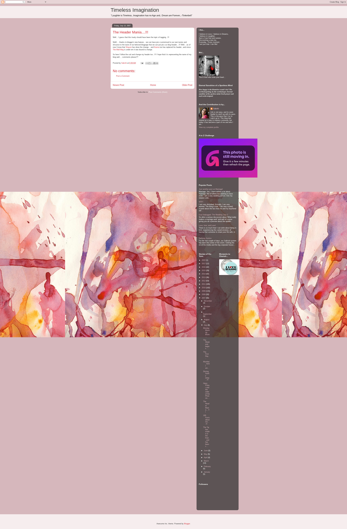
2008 (204, 294)
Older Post (187, 85)
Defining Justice (205, 238)
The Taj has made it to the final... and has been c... (206, 436)
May (206, 454)
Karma (157, 47)
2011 (204, 284)
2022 (204, 260)
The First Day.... (206, 355)
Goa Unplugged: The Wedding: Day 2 (213, 215)
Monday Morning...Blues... (206, 332)
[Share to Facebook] (154, 63)
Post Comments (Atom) (158, 92)
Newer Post (118, 85)
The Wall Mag (118, 50)
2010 (204, 288)
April (206, 457)
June (206, 451)
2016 (204, 267)
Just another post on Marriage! (211, 189)
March (206, 461)
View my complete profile (209, 127)
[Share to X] (152, 63)
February (207, 466)
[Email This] (146, 63)
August (206, 320)
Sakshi (216, 109)
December (208, 301)
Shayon (129, 47)
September (207, 314)
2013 (204, 277)
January (207, 472)
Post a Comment (122, 76)
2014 (204, 274)
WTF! (201, 202)
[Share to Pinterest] (157, 63)
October (207, 306)
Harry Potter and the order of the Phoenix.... (206, 390)
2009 (204, 291)
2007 (204, 298)
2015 (204, 270)
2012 (204, 281)
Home (153, 85)
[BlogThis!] (149, 63)
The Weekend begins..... (206, 344)
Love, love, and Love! (207, 225)
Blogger (187, 524)
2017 (204, 264)
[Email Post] (142, 63)
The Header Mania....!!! (206, 406)
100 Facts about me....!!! (206, 419)
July (206, 325)
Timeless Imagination (135, 10)
